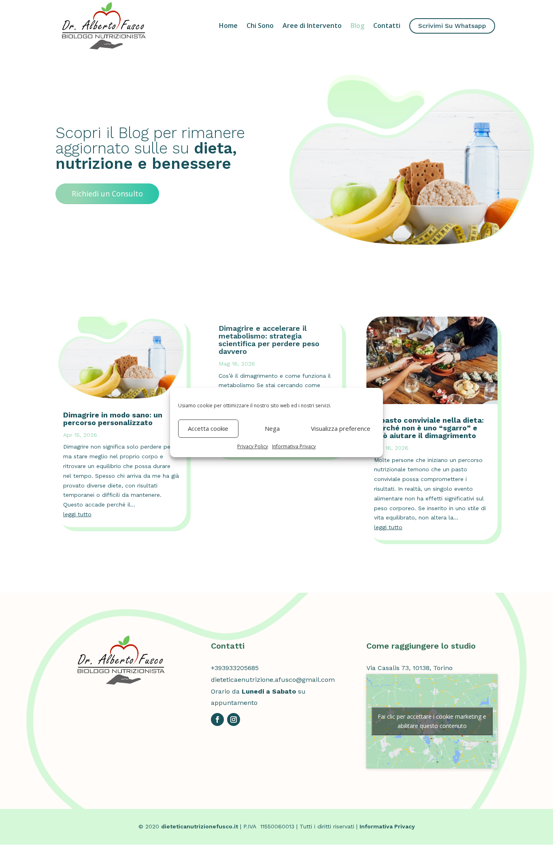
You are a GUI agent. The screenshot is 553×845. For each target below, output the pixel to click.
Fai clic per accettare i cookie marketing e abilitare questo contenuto (432, 721)
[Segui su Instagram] (233, 719)
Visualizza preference (340, 428)
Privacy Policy (252, 446)
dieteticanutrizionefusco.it (199, 826)
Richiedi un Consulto (107, 193)
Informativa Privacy (294, 446)
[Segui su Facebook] (217, 719)
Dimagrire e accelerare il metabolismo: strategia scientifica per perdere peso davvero (269, 339)
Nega (272, 428)
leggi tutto (77, 514)
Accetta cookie (208, 428)
